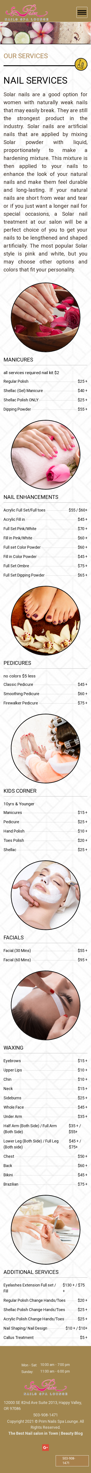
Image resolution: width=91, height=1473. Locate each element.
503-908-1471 (69, 1461)
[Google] (45, 1447)
